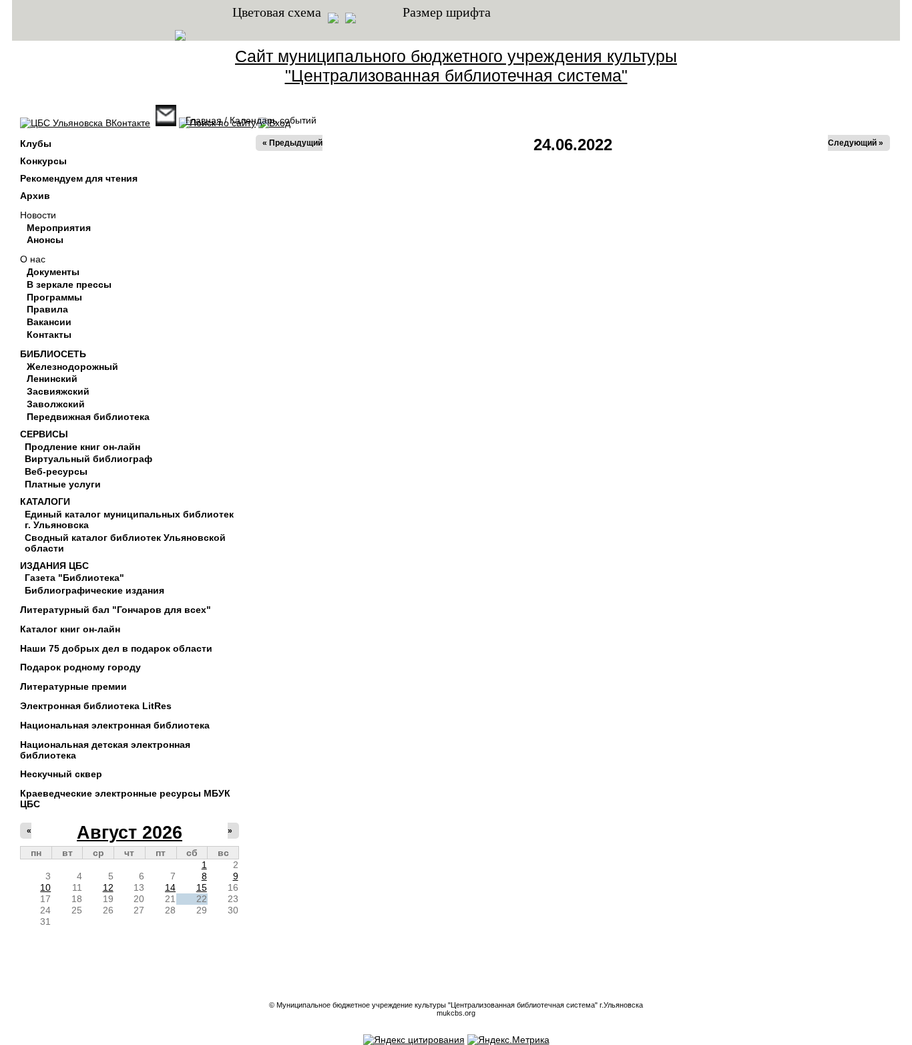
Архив (35, 195)
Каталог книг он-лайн (70, 629)
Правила (47, 309)
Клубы (35, 143)
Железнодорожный (72, 366)
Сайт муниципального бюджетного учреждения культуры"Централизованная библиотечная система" (456, 66)
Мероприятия (59, 227)
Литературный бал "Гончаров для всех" (115, 609)
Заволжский (56, 404)
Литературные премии (73, 686)
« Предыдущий (292, 143)
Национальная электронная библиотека (115, 725)
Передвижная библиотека (88, 416)
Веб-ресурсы (56, 471)
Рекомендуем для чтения (79, 178)
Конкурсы (43, 161)
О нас (32, 259)
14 (170, 887)
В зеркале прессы (69, 284)
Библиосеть (53, 354)
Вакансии (49, 322)
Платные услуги (63, 484)
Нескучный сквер (61, 774)
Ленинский (52, 378)
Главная (204, 120)
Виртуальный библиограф (88, 458)
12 (108, 887)
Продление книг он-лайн (82, 446)
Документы (53, 271)
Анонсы (45, 239)
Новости (38, 215)
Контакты (49, 334)
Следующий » (855, 143)
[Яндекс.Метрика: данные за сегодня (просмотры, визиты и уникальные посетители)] (508, 1039)
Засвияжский (58, 391)
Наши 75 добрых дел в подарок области (116, 648)
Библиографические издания (94, 590)
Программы (54, 297)
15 (201, 887)
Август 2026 (129, 833)
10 (45, 887)
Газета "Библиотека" (74, 577)
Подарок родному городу (80, 667)
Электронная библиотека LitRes (96, 705)
